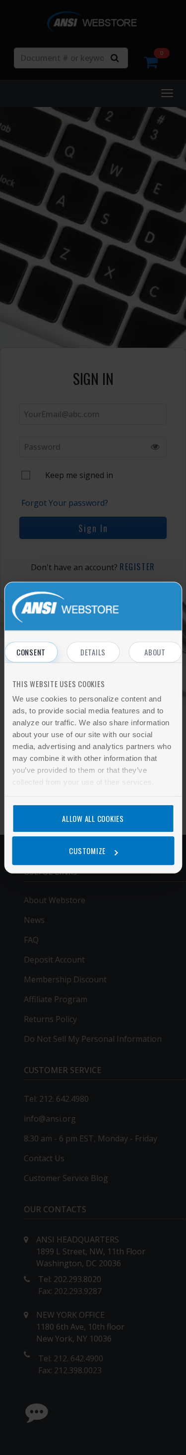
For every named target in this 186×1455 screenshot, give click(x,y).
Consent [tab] (31, 652)
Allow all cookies (93, 818)
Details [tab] (93, 652)
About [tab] (155, 652)
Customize (87, 850)
